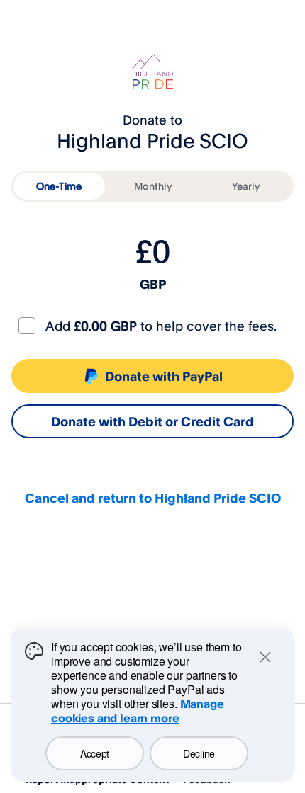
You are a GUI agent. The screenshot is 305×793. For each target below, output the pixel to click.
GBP (153, 284)
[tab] (59, 186)
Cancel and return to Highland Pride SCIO (153, 498)
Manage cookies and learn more (137, 711)
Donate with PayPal (164, 376)
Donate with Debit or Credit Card (152, 421)
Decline (199, 753)
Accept (94, 753)
